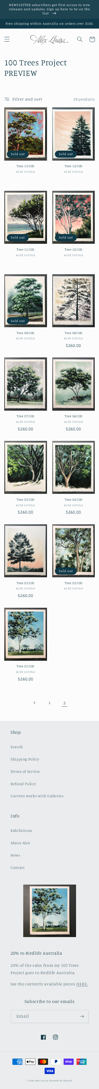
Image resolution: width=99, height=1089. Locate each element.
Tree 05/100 (25, 499)
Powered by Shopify (60, 1080)
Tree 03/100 (25, 583)
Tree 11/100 (25, 249)
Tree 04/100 (73, 499)
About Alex (20, 842)
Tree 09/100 (25, 333)
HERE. (82, 983)
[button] (7, 39)
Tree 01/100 (25, 666)
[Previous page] (35, 703)
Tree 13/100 (25, 166)
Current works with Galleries (37, 796)
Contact (18, 867)
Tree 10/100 (73, 249)
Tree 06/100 (73, 416)
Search (17, 746)
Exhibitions (21, 830)
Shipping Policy (25, 759)
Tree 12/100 (73, 166)
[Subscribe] (82, 1016)
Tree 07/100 (25, 416)
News (15, 855)
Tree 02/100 (73, 583)
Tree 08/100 (73, 333)
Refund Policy (23, 783)
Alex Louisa (42, 1080)
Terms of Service (25, 771)
